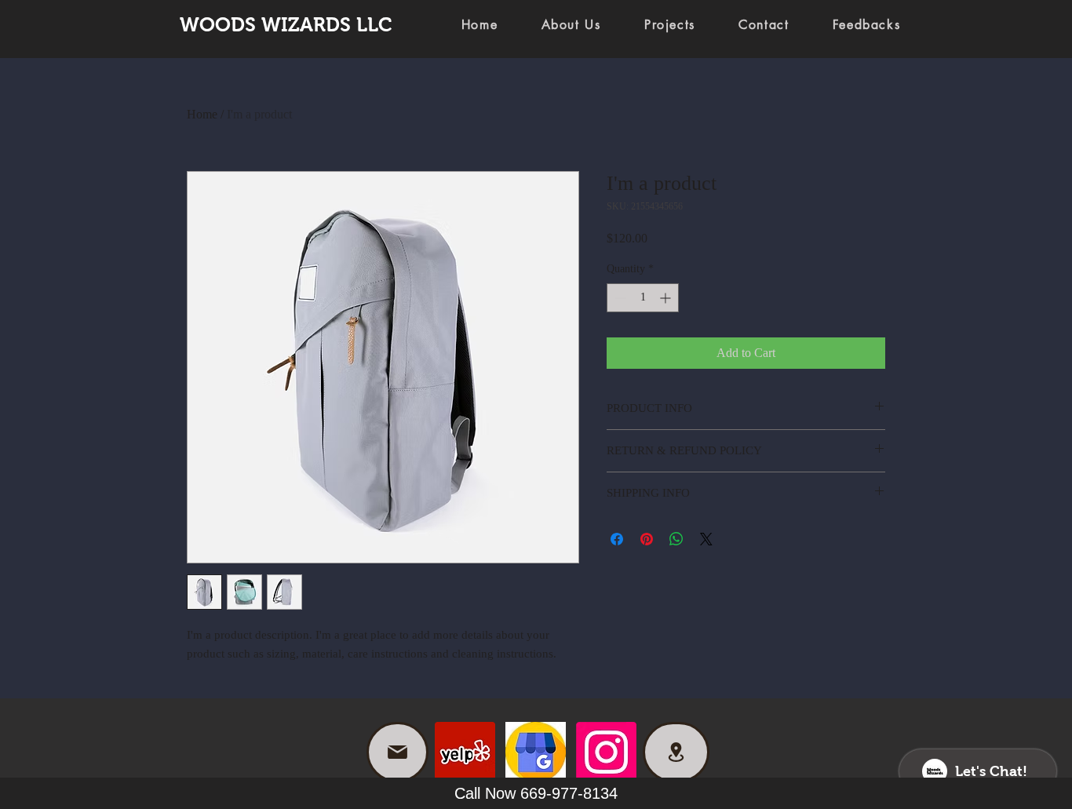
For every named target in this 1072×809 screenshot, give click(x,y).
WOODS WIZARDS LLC (286, 24)
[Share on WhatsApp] (676, 539)
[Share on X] (706, 539)
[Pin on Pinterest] (646, 539)
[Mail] (397, 752)
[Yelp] (465, 752)
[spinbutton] (643, 298)
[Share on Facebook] (616, 539)
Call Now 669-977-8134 (536, 793)
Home (202, 114)
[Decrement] (619, 298)
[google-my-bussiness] (535, 752)
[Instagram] (606, 752)
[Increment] (666, 298)
